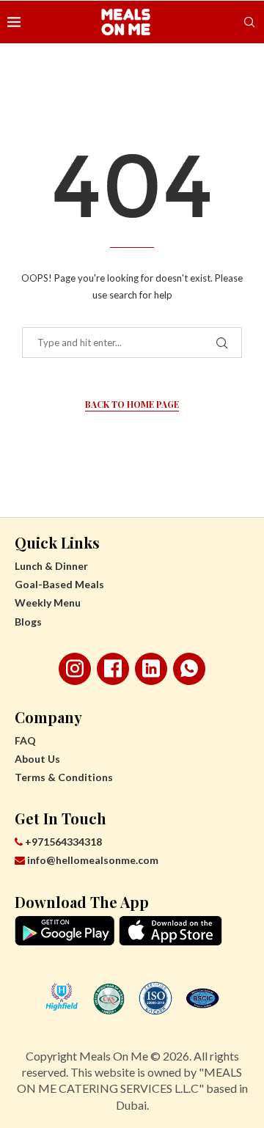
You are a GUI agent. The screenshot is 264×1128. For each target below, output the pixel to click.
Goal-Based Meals (59, 584)
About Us (37, 758)
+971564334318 (62, 841)
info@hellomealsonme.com (92, 860)
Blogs (28, 621)
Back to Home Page (132, 404)
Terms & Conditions (64, 777)
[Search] (249, 22)
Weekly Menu (48, 602)
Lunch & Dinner (51, 566)
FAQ (25, 740)
